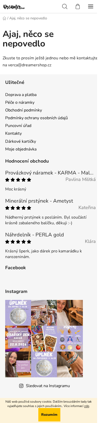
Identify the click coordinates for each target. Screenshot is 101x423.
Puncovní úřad (18, 126)
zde (86, 406)
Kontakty (13, 133)
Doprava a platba (21, 95)
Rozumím (49, 414)
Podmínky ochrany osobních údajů (36, 118)
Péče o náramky (19, 102)
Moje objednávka (21, 149)
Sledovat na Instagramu (48, 386)
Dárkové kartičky (20, 141)
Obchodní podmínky (23, 110)
